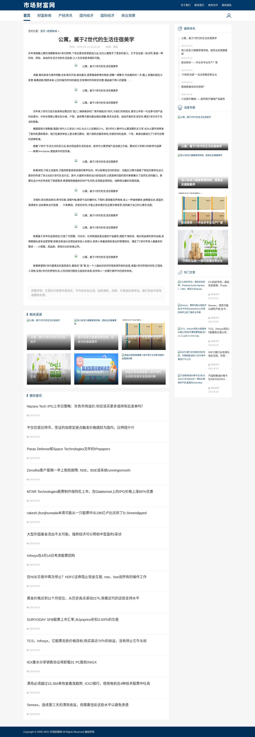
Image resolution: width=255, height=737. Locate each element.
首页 (26, 16)
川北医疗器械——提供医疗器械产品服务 (203, 98)
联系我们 (199, 5)
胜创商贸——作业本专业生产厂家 (199, 62)
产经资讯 (65, 16)
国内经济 (86, 16)
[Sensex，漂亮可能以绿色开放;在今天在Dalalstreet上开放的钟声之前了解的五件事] (192, 309)
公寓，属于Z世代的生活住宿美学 (199, 38)
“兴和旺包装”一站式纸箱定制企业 (199, 74)
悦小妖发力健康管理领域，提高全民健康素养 (204, 52)
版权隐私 (227, 5)
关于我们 (185, 5)
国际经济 (107, 16)
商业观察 (128, 16)
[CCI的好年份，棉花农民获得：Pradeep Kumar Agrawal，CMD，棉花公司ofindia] (192, 285)
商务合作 (213, 5)
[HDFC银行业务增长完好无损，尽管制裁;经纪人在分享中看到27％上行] (192, 355)
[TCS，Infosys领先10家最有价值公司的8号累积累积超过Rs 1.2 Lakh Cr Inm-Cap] (192, 332)
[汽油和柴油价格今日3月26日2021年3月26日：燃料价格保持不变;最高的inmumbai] (192, 379)
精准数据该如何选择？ (193, 86)
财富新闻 (44, 16)
